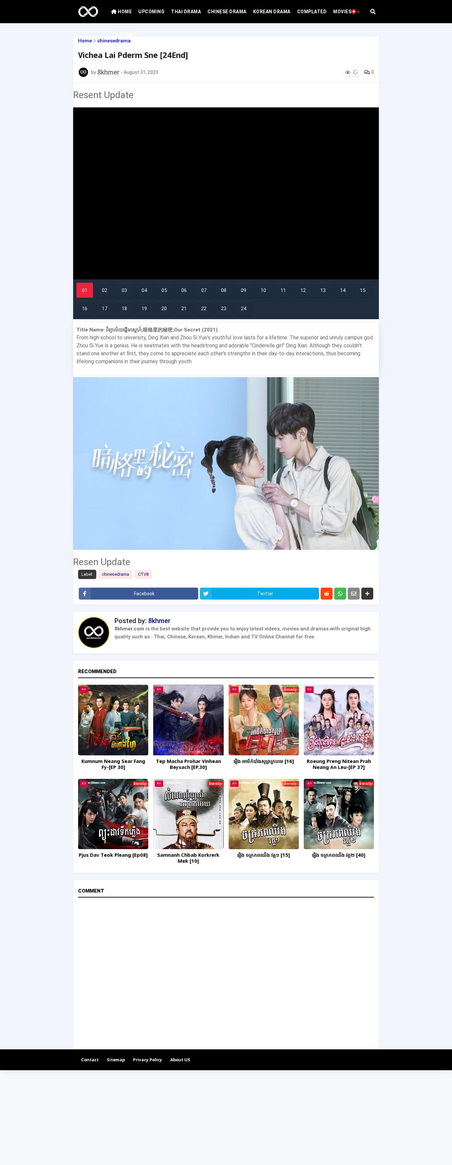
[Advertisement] (198, 1116)
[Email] (354, 594)
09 (243, 290)
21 (184, 309)
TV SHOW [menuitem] (122, 34)
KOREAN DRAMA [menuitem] (272, 11)
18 (124, 309)
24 (243, 309)
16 (84, 309)
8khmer (159, 621)
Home (85, 40)
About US (180, 1060)
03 (124, 290)
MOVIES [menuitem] (342, 11)
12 (303, 290)
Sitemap (116, 1060)
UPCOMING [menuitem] (151, 11)
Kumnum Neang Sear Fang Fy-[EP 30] (113, 765)
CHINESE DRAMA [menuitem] (227, 11)
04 (144, 290)
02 (104, 290)
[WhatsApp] (340, 594)
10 (263, 290)
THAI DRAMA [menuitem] (186, 11)
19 (144, 309)
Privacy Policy (147, 1060)
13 (323, 290)
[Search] (373, 11)
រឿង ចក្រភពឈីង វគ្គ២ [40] (338, 855)
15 (362, 290)
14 (342, 290)
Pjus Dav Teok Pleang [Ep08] (113, 855)
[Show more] (367, 594)
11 (283, 290)
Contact (90, 1060)
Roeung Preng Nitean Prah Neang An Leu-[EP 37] (339, 765)
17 (104, 309)
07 (203, 290)
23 (223, 309)
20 (164, 309)
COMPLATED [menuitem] (312, 11)
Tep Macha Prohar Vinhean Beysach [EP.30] (188, 765)
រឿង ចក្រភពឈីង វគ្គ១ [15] (263, 855)
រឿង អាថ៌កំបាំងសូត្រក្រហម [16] (264, 762)
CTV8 (143, 574)
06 (184, 290)
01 (84, 290)
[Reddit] (327, 594)
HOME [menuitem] (124, 11)
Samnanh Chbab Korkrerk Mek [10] (188, 858)
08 (223, 290)
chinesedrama (115, 574)
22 (203, 309)
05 (164, 290)
